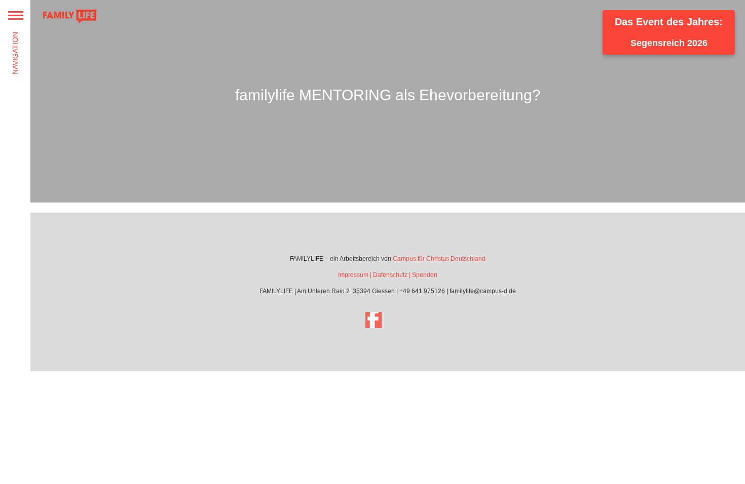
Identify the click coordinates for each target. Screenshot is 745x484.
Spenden (424, 274)
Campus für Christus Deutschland (439, 258)
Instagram (402, 320)
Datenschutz (390, 274)
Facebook (373, 320)
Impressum (353, 274)
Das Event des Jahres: (669, 32)
